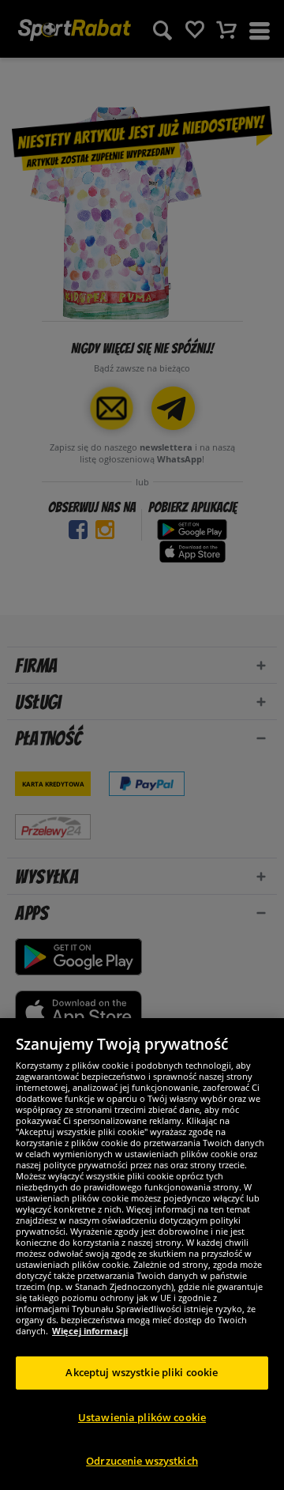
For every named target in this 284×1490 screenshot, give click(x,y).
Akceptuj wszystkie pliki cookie (141, 1372)
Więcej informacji (90, 1331)
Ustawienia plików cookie (142, 1417)
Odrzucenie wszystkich (142, 1461)
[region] (142, 1254)
